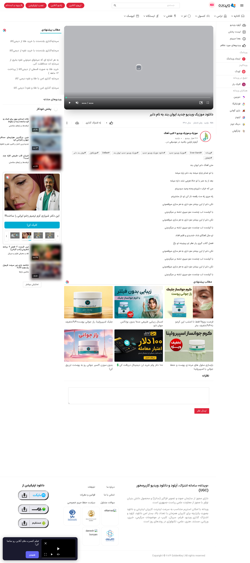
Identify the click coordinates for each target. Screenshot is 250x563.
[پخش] (51, 554)
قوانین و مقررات (87, 495)
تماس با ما (109, 495)
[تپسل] (8, 177)
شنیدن (32, 554)
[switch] (57, 109)
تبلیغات (91, 487)
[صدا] (58, 554)
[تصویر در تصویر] (201, 103)
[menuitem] (233, 25)
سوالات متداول (108, 502)
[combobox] (146, 5)
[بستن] (45, 543)
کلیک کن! (32, 225)
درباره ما (111, 487)
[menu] (233, 78)
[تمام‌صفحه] (208, 103)
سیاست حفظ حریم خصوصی (81, 502)
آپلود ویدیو (235, 25)
